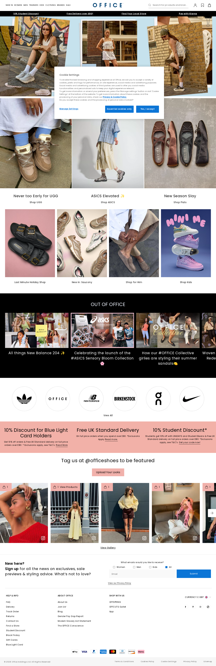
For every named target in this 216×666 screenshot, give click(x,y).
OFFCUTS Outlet (117, 606)
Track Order (12, 611)
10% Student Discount (26, 13)
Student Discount (15, 630)
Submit (194, 573)
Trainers (33, 5)
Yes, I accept (148, 109)
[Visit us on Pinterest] (194, 606)
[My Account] (193, 5)
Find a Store (12, 625)
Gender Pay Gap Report (71, 616)
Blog (60, 611)
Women (18, 5)
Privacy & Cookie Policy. (115, 97)
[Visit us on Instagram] (201, 606)
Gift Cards (12, 639)
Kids (42, 5)
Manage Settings (68, 108)
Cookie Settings (169, 661)
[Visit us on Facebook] (186, 606)
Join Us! (62, 606)
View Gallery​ (108, 547)
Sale (68, 5)
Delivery (10, 606)
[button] (212, 513)
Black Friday (13, 635)
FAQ (8, 602)
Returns (10, 616)
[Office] (108, 5)
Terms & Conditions (124, 661)
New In (9, 5)
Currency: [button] (194, 597)
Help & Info (12, 595)
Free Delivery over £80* (80, 13)
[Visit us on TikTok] (209, 606)
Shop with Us (117, 595)
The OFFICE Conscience (71, 625)
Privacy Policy (190, 661)
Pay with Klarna (188, 13)
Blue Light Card (14, 644)
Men (25, 5)
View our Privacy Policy (119, 583)
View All (108, 415)
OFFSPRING (115, 602)
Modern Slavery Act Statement (74, 621)
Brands (61, 5)
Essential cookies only (119, 109)
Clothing (50, 5)
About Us (63, 602)
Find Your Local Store (134, 13)
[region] (109, 93)
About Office (65, 595)
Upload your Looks (108, 472)
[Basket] (207, 5)
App (111, 611)
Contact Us (12, 621)
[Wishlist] (200, 5)
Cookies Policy (147, 661)
